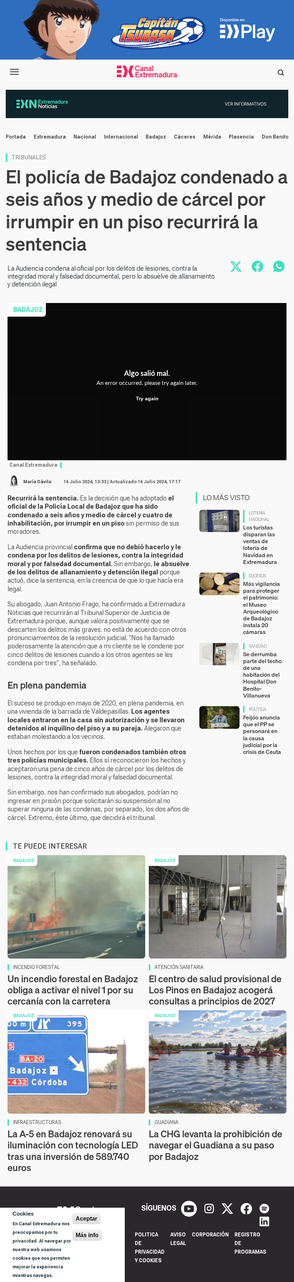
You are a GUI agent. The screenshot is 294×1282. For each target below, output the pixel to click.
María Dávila (37, 481)
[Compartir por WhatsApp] (278, 266)
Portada (16, 137)
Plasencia (241, 137)
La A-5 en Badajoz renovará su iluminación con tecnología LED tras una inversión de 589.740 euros (73, 1151)
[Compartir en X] (235, 266)
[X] (228, 1208)
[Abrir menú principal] (14, 72)
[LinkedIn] (264, 1221)
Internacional (121, 137)
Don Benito (275, 137)
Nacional (85, 137)
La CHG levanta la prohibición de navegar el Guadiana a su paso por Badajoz (215, 1145)
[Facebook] (247, 1208)
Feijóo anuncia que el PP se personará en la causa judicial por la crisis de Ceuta (262, 734)
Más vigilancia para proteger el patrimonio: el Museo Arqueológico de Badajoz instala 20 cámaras (261, 608)
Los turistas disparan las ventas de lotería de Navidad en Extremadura (260, 545)
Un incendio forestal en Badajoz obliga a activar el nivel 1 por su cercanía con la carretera (73, 989)
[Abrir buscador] (280, 71)
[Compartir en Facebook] (257, 266)
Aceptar (86, 1219)
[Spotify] (264, 1208)
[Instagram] (210, 1208)
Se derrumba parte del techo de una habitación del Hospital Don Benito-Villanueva (262, 674)
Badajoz (156, 137)
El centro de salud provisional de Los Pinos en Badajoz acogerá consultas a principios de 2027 (215, 989)
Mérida (212, 137)
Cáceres (184, 137)
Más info (87, 1235)
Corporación (210, 1234)
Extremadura (50, 137)
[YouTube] (190, 1208)
